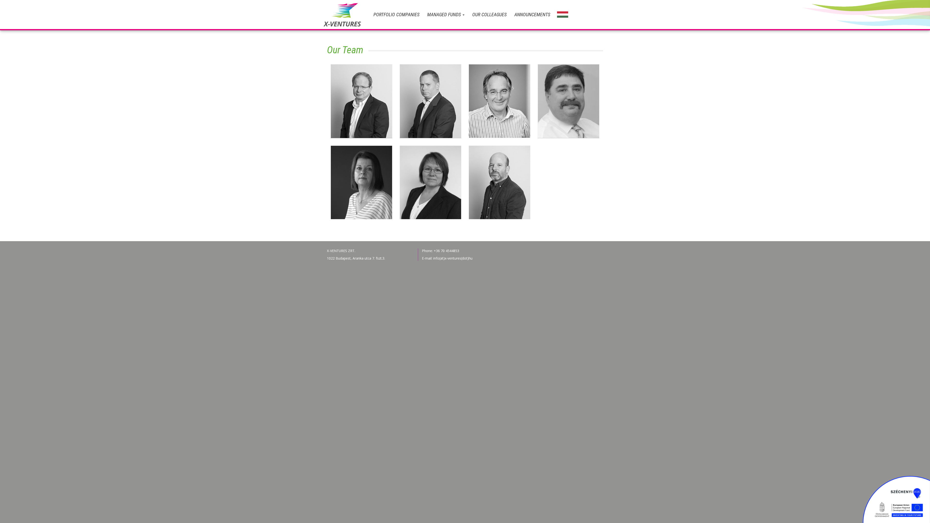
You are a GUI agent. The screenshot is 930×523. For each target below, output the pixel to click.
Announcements (532, 14)
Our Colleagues (489, 14)
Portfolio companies (396, 14)
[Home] (346, 14)
